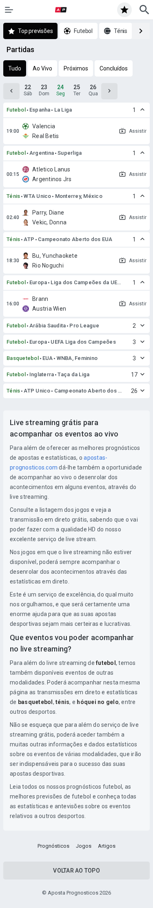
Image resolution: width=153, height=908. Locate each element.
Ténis (13, 196)
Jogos (83, 846)
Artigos (106, 846)
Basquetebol (23, 358)
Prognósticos (53, 846)
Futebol (16, 110)
